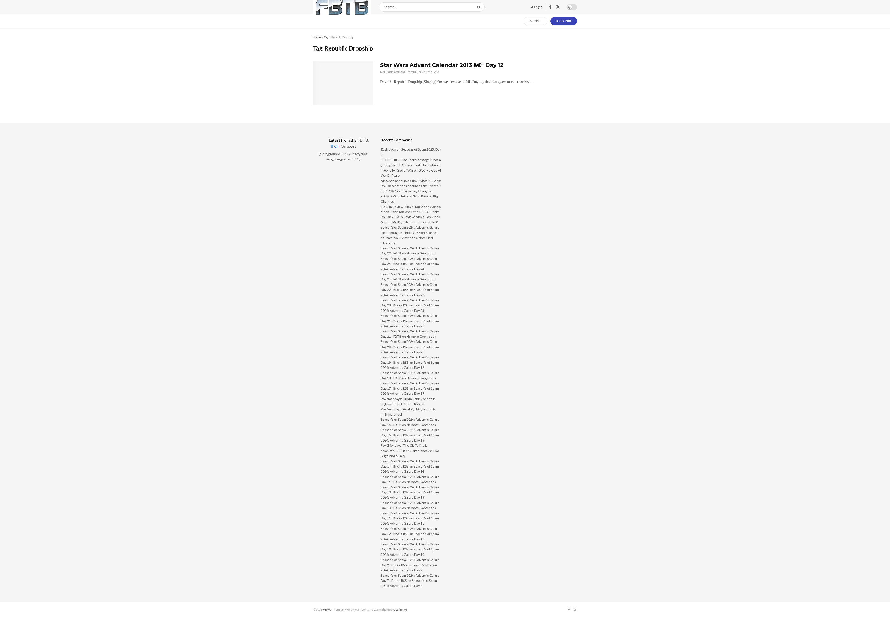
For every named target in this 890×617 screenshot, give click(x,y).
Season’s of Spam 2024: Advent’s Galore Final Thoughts (409, 238)
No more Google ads (421, 253)
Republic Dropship (342, 37)
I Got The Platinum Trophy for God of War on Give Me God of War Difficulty (411, 170)
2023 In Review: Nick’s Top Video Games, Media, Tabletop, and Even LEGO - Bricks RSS (411, 212)
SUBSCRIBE (564, 21)
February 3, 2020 (421, 72)
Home (317, 37)
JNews (327, 609)
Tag (326, 37)
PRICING (535, 21)
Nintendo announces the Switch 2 (416, 186)
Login (537, 7)
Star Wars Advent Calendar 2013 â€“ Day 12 (441, 65)
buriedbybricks (394, 72)
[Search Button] (480, 7)
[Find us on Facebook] (550, 7)
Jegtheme (400, 609)
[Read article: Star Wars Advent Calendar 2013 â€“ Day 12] (343, 83)
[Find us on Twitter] (558, 7)
